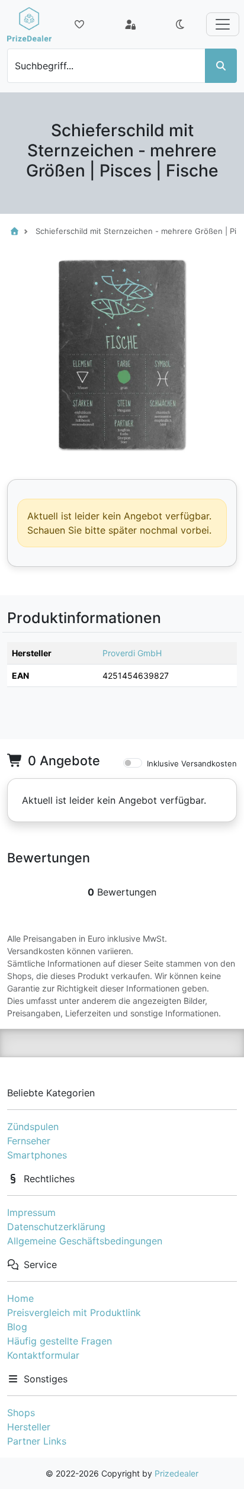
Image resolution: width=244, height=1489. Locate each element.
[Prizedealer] (29, 24)
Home (20, 1298)
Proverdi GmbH (132, 653)
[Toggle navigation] (222, 24)
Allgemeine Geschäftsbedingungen (84, 1241)
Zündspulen (33, 1126)
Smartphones (37, 1155)
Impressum (31, 1212)
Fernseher (28, 1141)
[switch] (132, 763)
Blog (17, 1327)
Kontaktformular (43, 1355)
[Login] (130, 24)
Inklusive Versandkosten (192, 763)
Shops (21, 1413)
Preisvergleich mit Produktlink (74, 1312)
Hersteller (28, 1427)
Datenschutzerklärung (56, 1227)
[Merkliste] (79, 24)
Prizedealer (176, 1473)
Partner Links (36, 1441)
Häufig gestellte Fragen (59, 1341)
